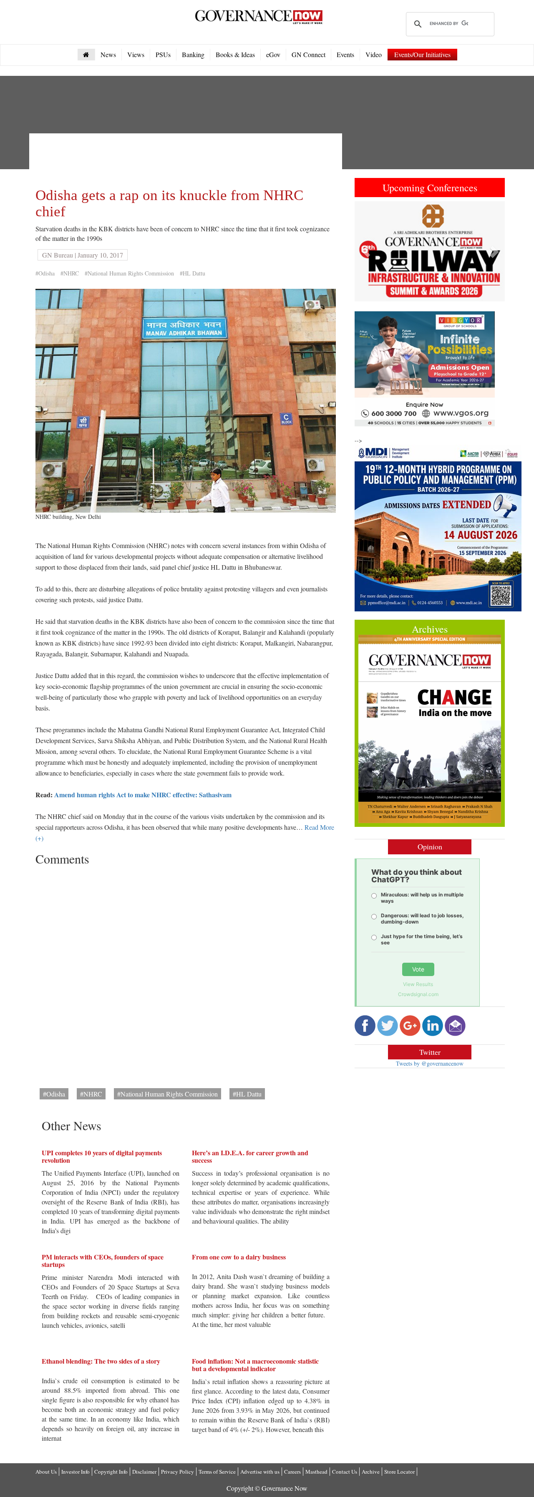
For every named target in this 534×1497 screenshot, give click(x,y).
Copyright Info (111, 1471)
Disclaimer (144, 1471)
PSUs (163, 54)
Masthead (316, 1471)
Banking (193, 54)
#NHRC (69, 273)
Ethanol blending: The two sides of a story (101, 1361)
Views (135, 54)
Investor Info (75, 1471)
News (108, 54)
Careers (292, 1471)
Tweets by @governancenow (429, 1063)
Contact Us (344, 1471)
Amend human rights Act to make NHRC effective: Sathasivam (143, 794)
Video (373, 54)
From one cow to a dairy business (239, 1257)
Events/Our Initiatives (422, 54)
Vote (418, 969)
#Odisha (45, 273)
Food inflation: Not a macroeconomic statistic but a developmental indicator (255, 1364)
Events (345, 54)
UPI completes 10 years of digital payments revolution (102, 1156)
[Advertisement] (187, 158)
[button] (366, 251)
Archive (371, 1471)
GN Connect (308, 54)
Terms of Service (217, 1471)
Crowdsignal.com (418, 994)
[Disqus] (185, 974)
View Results (418, 984)
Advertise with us (260, 1471)
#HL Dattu (192, 273)
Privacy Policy (177, 1471)
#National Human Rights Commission (129, 273)
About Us (46, 1471)
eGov (273, 54)
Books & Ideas (235, 54)
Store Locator (399, 1471)
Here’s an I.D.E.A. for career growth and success (250, 1156)
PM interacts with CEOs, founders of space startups (103, 1260)
